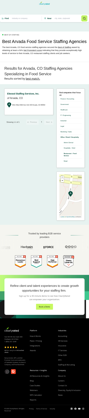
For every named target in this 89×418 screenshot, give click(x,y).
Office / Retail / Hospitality (69, 137)
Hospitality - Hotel (69, 148)
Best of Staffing (64, 47)
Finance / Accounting (67, 99)
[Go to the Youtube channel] (79, 409)
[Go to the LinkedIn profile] (71, 409)
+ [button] (62, 177)
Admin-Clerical (68, 142)
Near (49, 18)
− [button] (62, 180)
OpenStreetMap (70, 217)
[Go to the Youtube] (75, 409)
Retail (65, 161)
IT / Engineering (65, 115)
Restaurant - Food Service (70, 155)
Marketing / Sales (66, 132)
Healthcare (64, 110)
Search (84, 18)
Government (64, 104)
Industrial (63, 121)
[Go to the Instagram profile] (83, 409)
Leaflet (62, 217)
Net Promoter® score (33, 50)
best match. (33, 78)
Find (7, 18)
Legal (62, 126)
